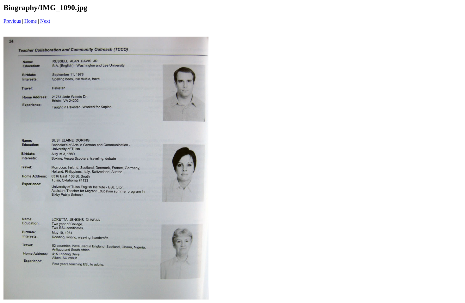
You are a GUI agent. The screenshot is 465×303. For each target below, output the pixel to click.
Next (45, 21)
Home (30, 21)
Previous (12, 21)
